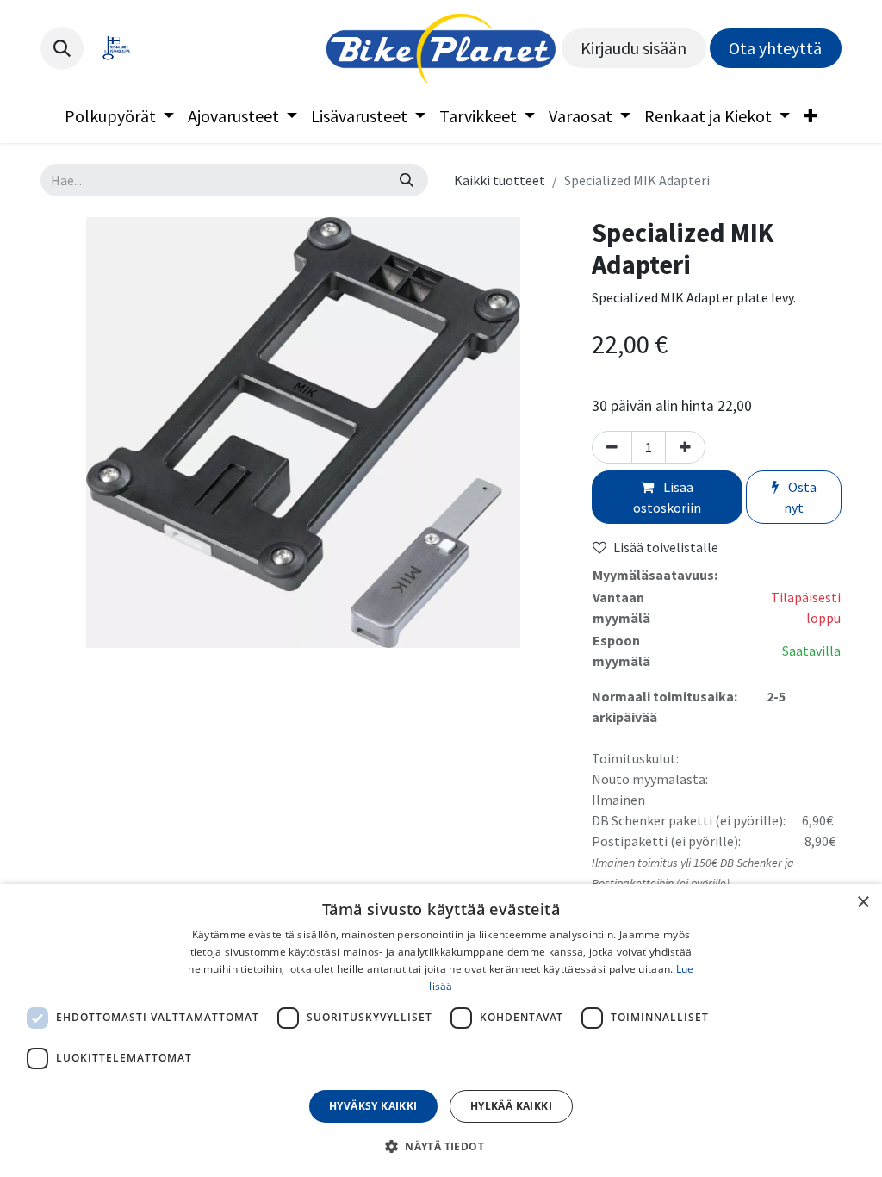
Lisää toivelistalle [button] (665, 547)
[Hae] (406, 180)
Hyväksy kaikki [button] (373, 1106)
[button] (62, 48)
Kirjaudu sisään (633, 48)
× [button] (862, 902)
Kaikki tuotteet (499, 180)
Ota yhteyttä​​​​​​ (775, 48)
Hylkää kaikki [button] (511, 1106)
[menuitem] (119, 116)
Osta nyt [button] (800, 497)
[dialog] (441, 1030)
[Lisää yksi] (685, 447)
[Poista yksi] (612, 447)
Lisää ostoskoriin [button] (667, 497)
